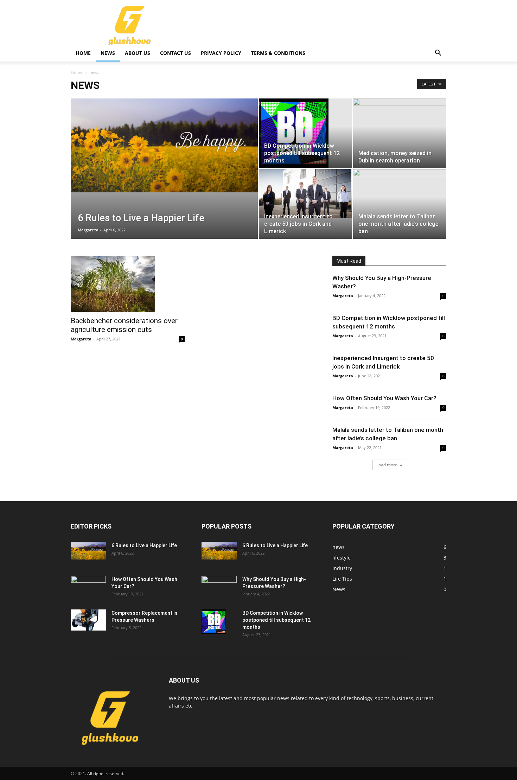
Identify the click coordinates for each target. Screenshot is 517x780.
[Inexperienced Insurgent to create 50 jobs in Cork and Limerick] (305, 193)
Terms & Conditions (278, 53)
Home (83, 53)
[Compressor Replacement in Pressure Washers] (88, 620)
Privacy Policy (221, 53)
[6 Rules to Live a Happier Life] (164, 145)
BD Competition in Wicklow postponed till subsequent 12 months (276, 620)
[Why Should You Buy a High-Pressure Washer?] (219, 588)
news (108, 53)
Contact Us (175, 53)
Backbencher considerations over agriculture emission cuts (124, 325)
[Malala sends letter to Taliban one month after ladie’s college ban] (399, 195)
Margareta (88, 229)
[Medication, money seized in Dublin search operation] (399, 124)
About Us (137, 53)
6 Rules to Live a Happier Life (144, 545)
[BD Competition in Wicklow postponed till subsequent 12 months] (305, 133)
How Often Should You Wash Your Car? (384, 398)
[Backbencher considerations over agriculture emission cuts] (128, 284)
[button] (437, 53)
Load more (386, 465)
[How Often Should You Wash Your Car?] (88, 588)
